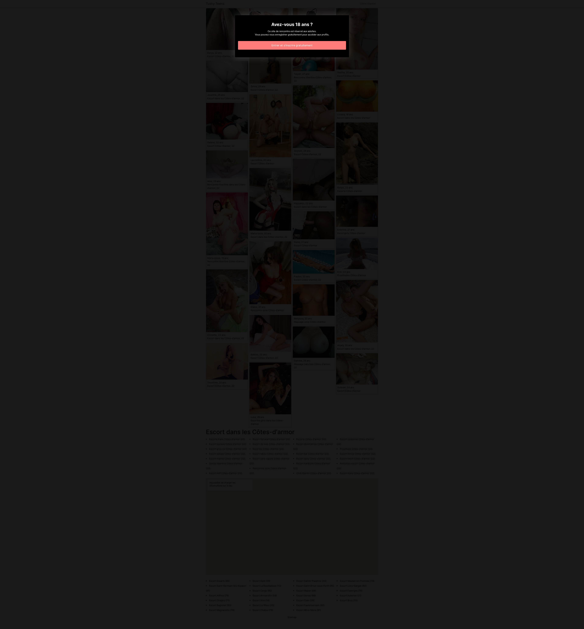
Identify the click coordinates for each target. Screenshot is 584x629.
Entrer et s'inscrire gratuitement (292, 45)
